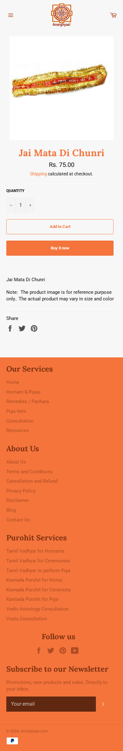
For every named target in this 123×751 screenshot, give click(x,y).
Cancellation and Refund (31, 481)
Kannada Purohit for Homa (34, 580)
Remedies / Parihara (27, 401)
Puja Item (16, 411)
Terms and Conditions (29, 472)
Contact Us (18, 520)
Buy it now (60, 248)
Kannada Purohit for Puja (32, 599)
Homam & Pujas (23, 392)
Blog (11, 510)
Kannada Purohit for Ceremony (38, 590)
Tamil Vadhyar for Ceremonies (38, 561)
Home (12, 382)
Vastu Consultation (26, 619)
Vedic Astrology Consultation (37, 609)
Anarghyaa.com (34, 731)
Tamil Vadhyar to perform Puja (38, 570)
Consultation (19, 421)
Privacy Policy (21, 491)
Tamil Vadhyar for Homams (35, 551)
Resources (17, 430)
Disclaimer (17, 500)
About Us (16, 462)
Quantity (15, 191)
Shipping (38, 173)
